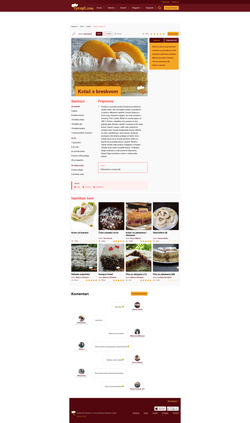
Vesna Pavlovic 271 (137, 389)
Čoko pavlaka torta (111, 222)
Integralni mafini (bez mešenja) (164, 54)
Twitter (146, 413)
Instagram (165, 413)
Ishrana (111, 8)
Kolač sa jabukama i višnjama (139, 222)
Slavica (81, 349)
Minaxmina (81, 376)
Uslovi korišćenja (99, 413)
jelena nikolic (137, 309)
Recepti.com (82, 7)
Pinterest (176, 413)
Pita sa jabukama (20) (166, 262)
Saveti (123, 8)
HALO (84, 416)
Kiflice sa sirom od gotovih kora (164, 47)
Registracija (165, 2)
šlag (78, 187)
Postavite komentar (139, 294)
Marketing (108, 413)
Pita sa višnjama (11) (139, 262)
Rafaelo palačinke (84, 262)
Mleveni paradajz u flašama (162, 58)
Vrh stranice (172, 401)
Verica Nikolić (137, 362)
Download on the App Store (160, 409)
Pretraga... (159, 7)
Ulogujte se (175, 2)
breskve (88, 187)
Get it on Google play (173, 409)
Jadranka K (87, 34)
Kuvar (99, 8)
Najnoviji (157, 40)
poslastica (99, 187)
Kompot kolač (111, 262)
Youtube (155, 413)
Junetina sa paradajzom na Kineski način (164, 50)
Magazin (136, 8)
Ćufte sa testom (158, 65)
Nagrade (150, 8)
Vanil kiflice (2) (166, 222)
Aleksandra (81, 322)
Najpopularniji (171, 40)
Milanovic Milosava (137, 336)
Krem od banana (84, 222)
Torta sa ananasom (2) (161, 61)
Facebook (136, 413)
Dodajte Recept (171, 8)
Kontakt (114, 413)
